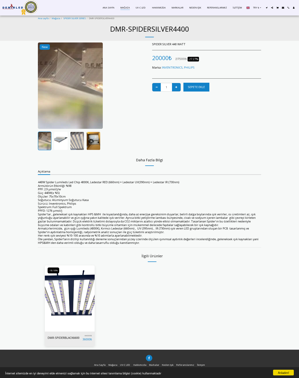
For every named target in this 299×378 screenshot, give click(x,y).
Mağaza (56, 18)
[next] (97, 85)
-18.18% (53, 270)
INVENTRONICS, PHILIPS (178, 67)
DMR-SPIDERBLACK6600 (63, 338)
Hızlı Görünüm (70, 330)
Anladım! (283, 372)
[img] (70, 298)
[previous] (43, 85)
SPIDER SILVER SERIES (74, 18)
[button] (266, 7)
